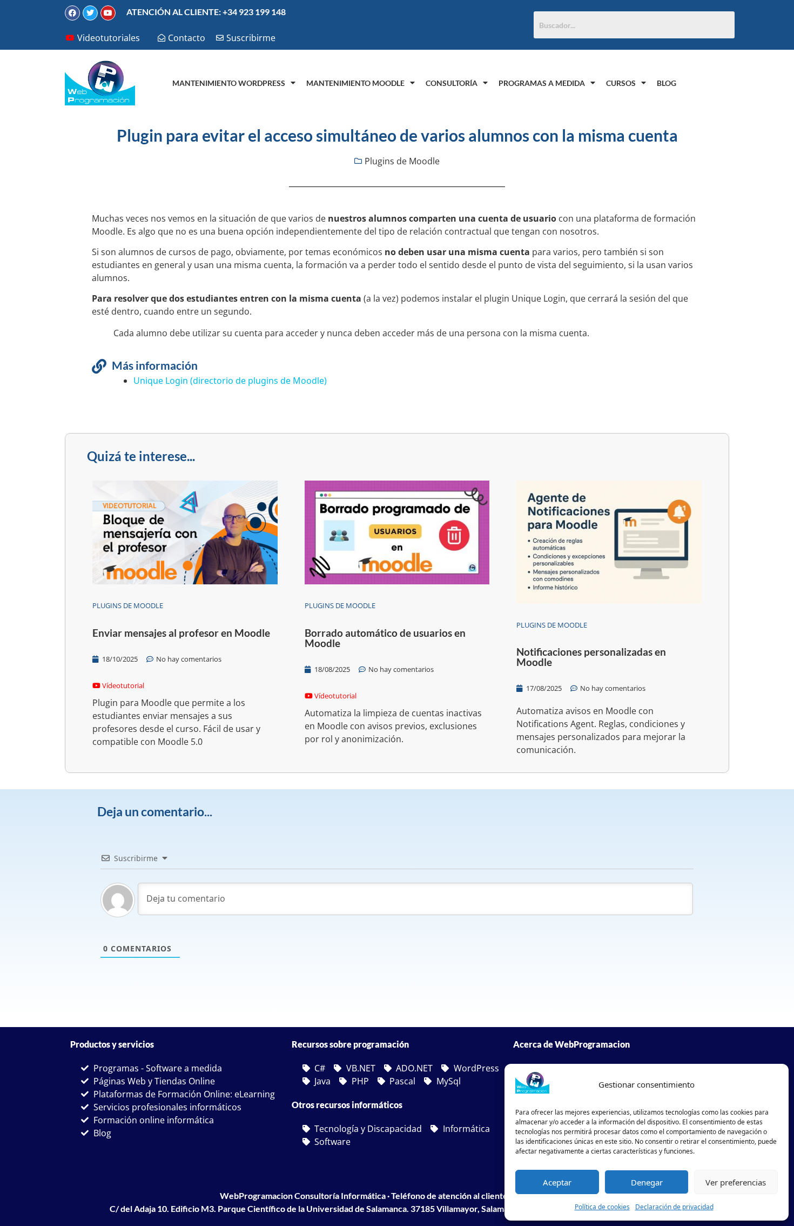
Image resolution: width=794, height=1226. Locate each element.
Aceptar (557, 1182)
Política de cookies (602, 1206)
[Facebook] (72, 13)
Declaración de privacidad (674, 1206)
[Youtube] (108, 13)
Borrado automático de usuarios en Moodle (385, 638)
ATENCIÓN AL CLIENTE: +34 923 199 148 (206, 11)
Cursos (621, 83)
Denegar (647, 1182)
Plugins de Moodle (402, 161)
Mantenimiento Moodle (355, 83)
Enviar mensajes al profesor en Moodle (181, 633)
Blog (666, 83)
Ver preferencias (735, 1182)
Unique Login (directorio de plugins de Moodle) (230, 381)
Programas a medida (542, 83)
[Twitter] (90, 13)
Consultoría (451, 83)
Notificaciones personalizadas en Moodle (591, 656)
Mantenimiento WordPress (228, 83)
